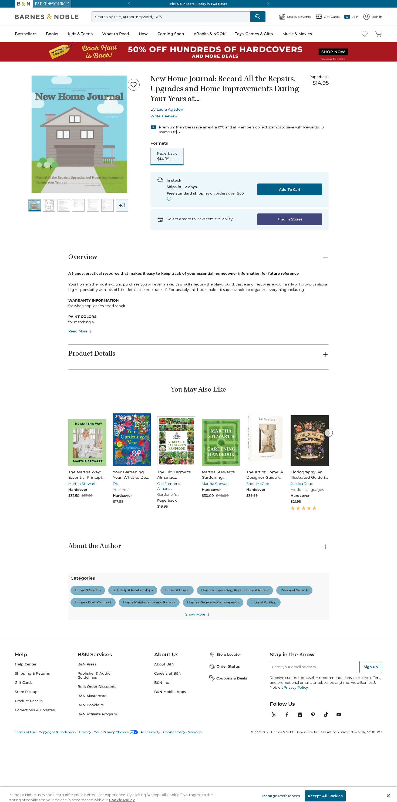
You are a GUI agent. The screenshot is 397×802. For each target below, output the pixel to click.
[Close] (7, 37)
